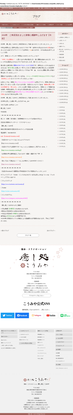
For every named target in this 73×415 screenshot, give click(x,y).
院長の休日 (62, 60)
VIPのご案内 (40, 358)
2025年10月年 (63, 75)
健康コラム (62, 46)
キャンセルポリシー (60, 361)
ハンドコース (40, 350)
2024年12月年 (63, 90)
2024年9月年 (62, 99)
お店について (62, 40)
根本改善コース (41, 337)
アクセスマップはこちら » (36, 295)
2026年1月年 (62, 72)
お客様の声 (51, 24)
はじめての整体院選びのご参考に (8, 348)
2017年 (61, 134)
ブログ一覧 (9, 27)
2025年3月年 (62, 81)
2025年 (61, 110)
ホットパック (40, 355)
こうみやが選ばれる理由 (28, 24)
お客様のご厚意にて (64, 37)
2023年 (61, 116)
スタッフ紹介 (60, 24)
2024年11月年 (63, 93)
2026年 (61, 107)
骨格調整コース (41, 334)
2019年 (61, 128)
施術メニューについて (6, 342)
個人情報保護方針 (60, 358)
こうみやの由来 (22, 337)
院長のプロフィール (23, 339)
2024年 (61, 113)
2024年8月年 (62, 102)
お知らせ (61, 43)
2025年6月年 (62, 78)
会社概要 (58, 349)
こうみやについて (15, 24)
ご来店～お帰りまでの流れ (7, 345)
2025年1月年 (62, 87)
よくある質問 (69, 24)
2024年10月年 (63, 96)
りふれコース (40, 345)
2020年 (61, 125)
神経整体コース (41, 339)
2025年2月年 (62, 84)
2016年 (61, 137)
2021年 (61, 122)
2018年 (61, 131)
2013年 (61, 146)
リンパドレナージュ (42, 353)
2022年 (61, 119)
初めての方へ (5, 24)
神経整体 (61, 54)
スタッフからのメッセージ (62, 368)
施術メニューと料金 (41, 24)
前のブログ (5, 230)
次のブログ (50, 230)
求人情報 (58, 364)
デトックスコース (41, 347)
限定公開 (61, 57)
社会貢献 (58, 355)
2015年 (61, 140)
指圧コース (40, 342)
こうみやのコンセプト (24, 334)
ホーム (3, 27)
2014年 (61, 143)
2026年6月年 (62, 69)
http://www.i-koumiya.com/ (10, 143)
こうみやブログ (60, 342)
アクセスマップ (60, 345)
